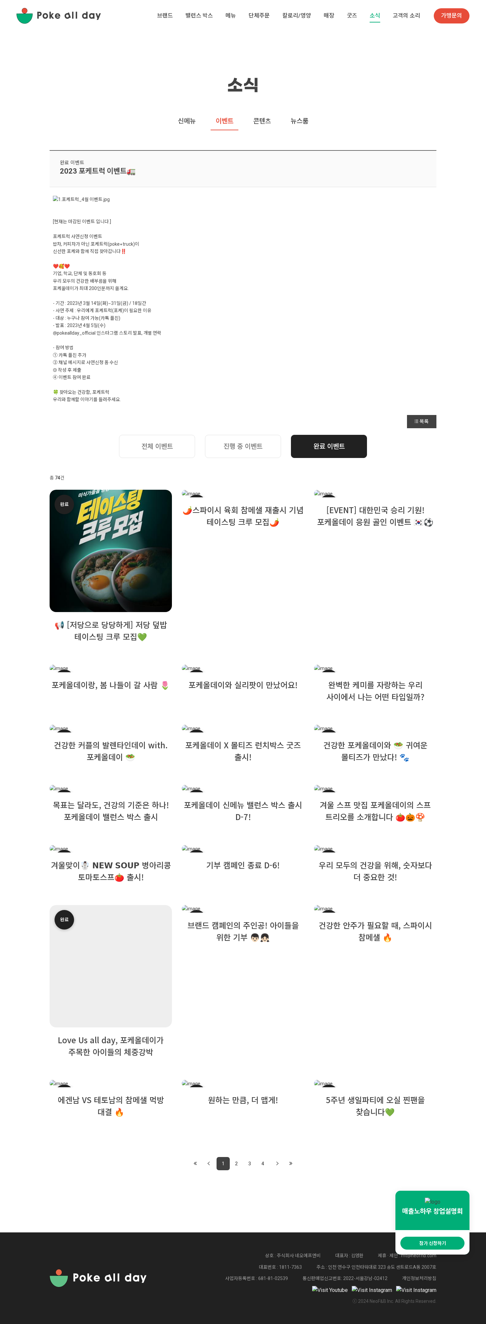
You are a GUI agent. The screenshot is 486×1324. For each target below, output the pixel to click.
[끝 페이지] (290, 1163)
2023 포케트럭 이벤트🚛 (98, 171)
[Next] (277, 1163)
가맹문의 (451, 15)
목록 (424, 422)
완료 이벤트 (72, 163)
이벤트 (224, 121)
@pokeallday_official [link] (74, 333)
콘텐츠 (262, 121)
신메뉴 (187, 121)
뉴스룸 (299, 121)
